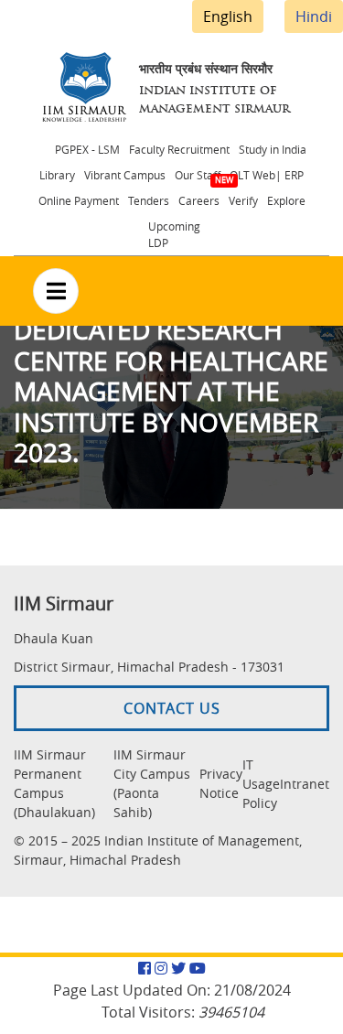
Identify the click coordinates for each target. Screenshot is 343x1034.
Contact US (171, 708)
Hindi (313, 16)
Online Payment (78, 200)
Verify (243, 200)
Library (57, 174)
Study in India (272, 149)
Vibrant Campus (125, 174)
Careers (199, 200)
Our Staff (197, 174)
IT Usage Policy (261, 784)
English (227, 16)
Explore (286, 200)
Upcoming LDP (174, 234)
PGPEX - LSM (87, 149)
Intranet (304, 783)
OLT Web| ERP (267, 174)
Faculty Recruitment (179, 149)
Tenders (148, 200)
